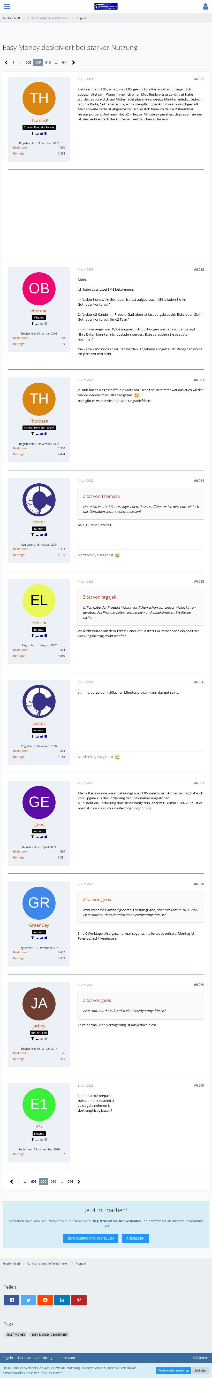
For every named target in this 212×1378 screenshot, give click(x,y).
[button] (7, 6)
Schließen (200, 1370)
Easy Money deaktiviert (49, 1334)
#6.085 (199, 581)
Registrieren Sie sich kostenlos (117, 1221)
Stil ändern (201, 1357)
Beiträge (18, 153)
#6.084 (199, 480)
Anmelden (135, 1238)
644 (64, 62)
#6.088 (199, 883)
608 (28, 62)
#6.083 (199, 379)
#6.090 (199, 1085)
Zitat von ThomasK (101, 496)
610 (48, 62)
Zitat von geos (97, 899)
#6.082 (199, 269)
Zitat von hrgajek (99, 597)
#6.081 (199, 79)
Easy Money (16, 1334)
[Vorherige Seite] (6, 62)
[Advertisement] (106, 213)
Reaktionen (20, 147)
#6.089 (199, 984)
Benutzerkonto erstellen (91, 1238)
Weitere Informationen (173, 1370)
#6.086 (199, 682)
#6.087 (199, 783)
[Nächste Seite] (73, 62)
